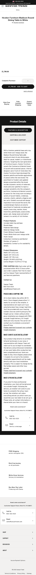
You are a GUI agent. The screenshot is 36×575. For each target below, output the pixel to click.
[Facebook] (14, 555)
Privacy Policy (21, 573)
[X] (22, 555)
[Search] (30, 6)
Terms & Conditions (10, 573)
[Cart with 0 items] (34, 6)
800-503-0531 (19, 1)
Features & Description (18, 130)
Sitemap (29, 573)
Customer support (18, 140)
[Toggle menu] (2, 6)
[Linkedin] (25, 555)
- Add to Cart (18, 87)
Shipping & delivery (18, 135)
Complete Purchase (8, 81)
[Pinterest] (18, 555)
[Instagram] (11, 555)
